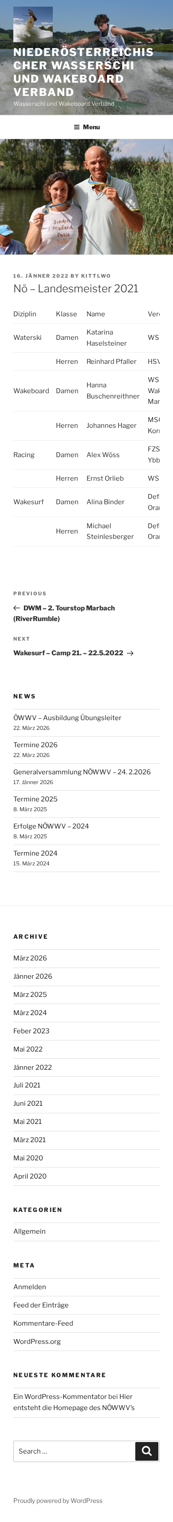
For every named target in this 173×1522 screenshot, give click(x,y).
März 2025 (30, 995)
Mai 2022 (28, 1049)
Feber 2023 (31, 1031)
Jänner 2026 (32, 976)
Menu (91, 127)
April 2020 (30, 1176)
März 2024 (30, 1013)
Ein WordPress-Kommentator (60, 1397)
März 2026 (30, 958)
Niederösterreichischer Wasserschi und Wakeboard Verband (83, 72)
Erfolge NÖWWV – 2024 (51, 826)
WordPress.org (37, 1342)
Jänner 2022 (32, 1068)
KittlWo (96, 276)
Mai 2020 (28, 1158)
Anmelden (29, 1287)
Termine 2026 (35, 745)
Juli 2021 (26, 1085)
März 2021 (29, 1140)
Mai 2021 (27, 1122)
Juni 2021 (28, 1104)
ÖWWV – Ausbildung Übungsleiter (67, 718)
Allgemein (29, 1231)
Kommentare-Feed (43, 1323)
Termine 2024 (35, 853)
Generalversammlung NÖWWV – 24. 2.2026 (82, 772)
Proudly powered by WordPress (57, 1500)
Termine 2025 (35, 799)
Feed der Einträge (41, 1305)
